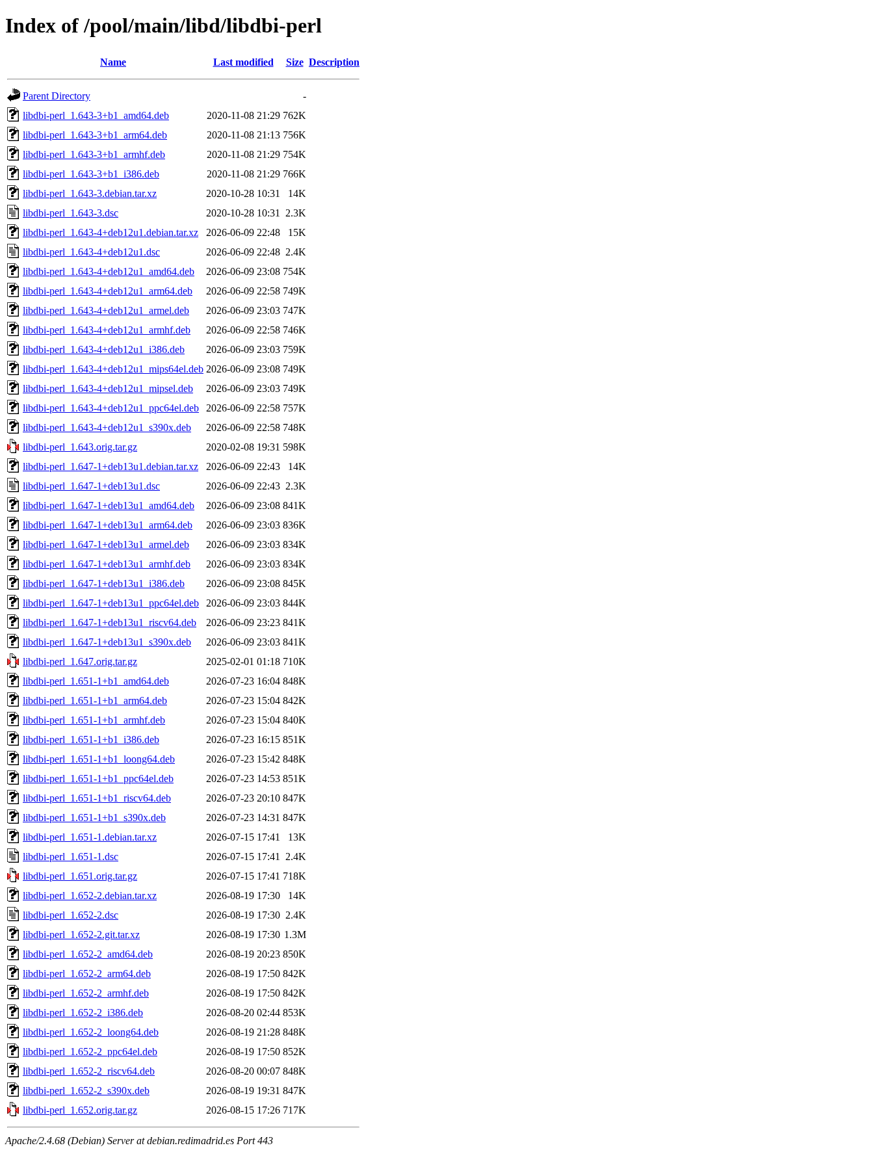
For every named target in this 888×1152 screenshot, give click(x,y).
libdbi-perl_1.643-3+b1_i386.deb (91, 173)
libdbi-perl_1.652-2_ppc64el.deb (90, 1051)
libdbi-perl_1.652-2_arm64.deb (87, 973)
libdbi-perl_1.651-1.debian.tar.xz (90, 837)
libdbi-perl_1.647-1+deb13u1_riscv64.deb (109, 622)
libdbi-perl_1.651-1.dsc (70, 856)
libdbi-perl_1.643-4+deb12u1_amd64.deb (108, 271)
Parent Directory (56, 95)
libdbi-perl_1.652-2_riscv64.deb (89, 1071)
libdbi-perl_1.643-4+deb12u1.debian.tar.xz (110, 232)
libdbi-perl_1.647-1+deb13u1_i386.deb (104, 583)
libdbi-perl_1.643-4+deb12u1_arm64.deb (107, 290)
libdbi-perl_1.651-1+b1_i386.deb (91, 739)
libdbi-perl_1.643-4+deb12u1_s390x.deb (107, 427)
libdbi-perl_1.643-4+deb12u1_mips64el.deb (113, 368)
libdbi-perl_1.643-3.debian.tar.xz (90, 193)
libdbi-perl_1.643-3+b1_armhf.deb (94, 154)
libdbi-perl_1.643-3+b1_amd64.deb (96, 115)
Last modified (243, 62)
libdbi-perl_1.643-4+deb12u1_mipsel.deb (108, 388)
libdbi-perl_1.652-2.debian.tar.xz (90, 895)
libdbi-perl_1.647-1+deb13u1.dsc (91, 485)
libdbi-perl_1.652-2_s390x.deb (86, 1090)
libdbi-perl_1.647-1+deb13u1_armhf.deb (106, 563)
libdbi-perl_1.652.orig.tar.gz (80, 1110)
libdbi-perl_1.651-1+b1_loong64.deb (99, 759)
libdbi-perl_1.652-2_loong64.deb (91, 1032)
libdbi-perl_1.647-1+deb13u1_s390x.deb (107, 642)
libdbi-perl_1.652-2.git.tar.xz (81, 934)
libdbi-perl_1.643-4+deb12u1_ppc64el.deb (111, 407)
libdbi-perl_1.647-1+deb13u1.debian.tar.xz (110, 466)
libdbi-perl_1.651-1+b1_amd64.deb (96, 681)
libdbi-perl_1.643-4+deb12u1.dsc (91, 251)
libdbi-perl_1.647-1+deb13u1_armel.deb (106, 544)
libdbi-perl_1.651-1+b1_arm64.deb (95, 700)
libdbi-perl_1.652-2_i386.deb (83, 1012)
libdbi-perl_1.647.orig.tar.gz (80, 661)
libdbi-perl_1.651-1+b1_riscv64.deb (97, 798)
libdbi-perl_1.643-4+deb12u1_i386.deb (104, 349)
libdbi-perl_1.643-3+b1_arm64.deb (95, 134)
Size (295, 62)
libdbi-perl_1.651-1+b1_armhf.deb (94, 720)
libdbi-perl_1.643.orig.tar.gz (80, 446)
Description (334, 62)
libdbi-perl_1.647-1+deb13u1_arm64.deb (107, 524)
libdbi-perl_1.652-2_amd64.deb (88, 954)
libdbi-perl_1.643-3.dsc (70, 212)
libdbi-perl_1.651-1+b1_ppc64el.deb (98, 778)
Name (113, 62)
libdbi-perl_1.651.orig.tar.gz (80, 876)
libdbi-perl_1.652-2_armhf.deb (86, 993)
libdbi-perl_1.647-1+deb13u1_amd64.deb (108, 505)
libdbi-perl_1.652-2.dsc (70, 915)
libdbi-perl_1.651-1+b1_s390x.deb (94, 817)
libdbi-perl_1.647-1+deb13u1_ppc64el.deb (111, 603)
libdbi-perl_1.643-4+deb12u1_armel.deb (106, 310)
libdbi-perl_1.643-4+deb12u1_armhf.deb (106, 329)
